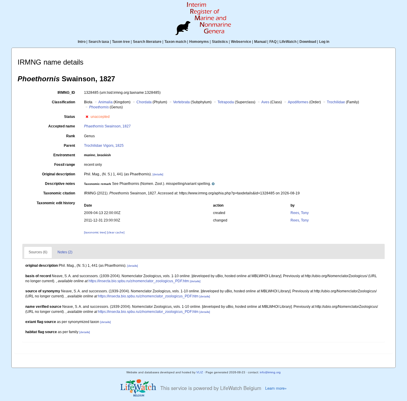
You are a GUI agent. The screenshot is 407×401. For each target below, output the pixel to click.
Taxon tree (121, 42)
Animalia (105, 102)
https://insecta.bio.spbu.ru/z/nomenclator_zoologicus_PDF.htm (138, 281)
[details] (158, 174)
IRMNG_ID (66, 93)
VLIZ (199, 372)
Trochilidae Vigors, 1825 (104, 145)
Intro (82, 42)
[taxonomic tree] (95, 232)
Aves (265, 102)
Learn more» (276, 388)
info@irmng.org (270, 372)
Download (307, 42)
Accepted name (61, 126)
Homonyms (199, 42)
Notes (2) (65, 252)
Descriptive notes (60, 184)
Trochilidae (336, 102)
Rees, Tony (300, 213)
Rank (70, 136)
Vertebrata (181, 102)
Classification (63, 102)
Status (69, 117)
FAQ (272, 42)
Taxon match (175, 42)
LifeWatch (287, 42)
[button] (87, 116)
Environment (64, 155)
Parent (69, 145)
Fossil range (64, 165)
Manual (260, 42)
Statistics (220, 42)
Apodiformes (298, 102)
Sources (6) (38, 252)
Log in (324, 42)
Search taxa (98, 42)
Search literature (147, 42)
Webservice (241, 42)
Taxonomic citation (59, 193)
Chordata (144, 102)
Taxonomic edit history (56, 203)
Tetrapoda (226, 102)
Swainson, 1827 (107, 126)
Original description (58, 174)
